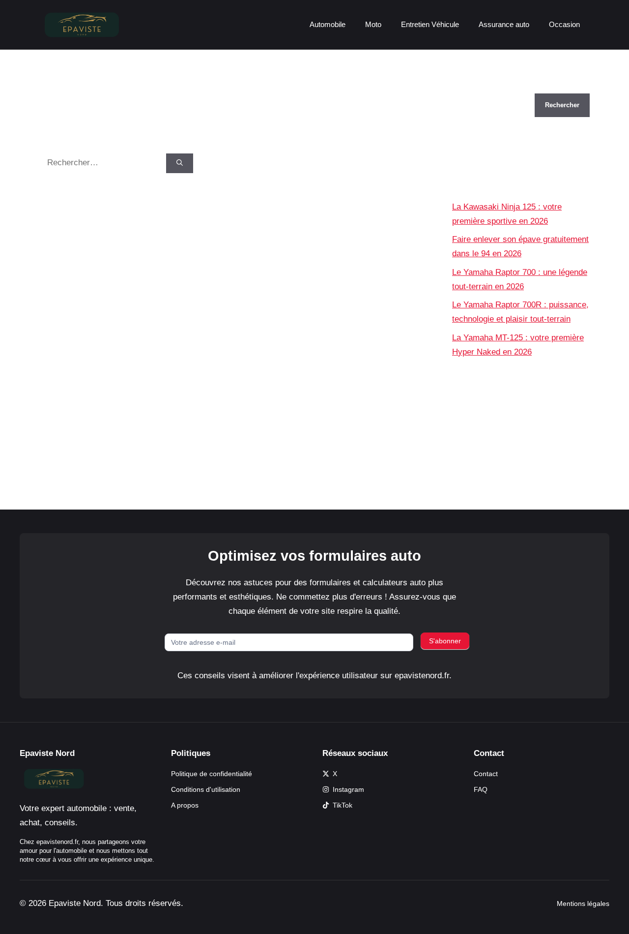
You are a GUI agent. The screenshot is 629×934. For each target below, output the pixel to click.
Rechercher (473, 86)
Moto (373, 24)
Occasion (564, 24)
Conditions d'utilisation (205, 789)
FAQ (480, 789)
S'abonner (445, 641)
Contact (486, 774)
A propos (185, 805)
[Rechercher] (179, 163)
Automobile (327, 24)
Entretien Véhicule (430, 24)
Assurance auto (504, 24)
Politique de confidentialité (211, 774)
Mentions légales (583, 903)
